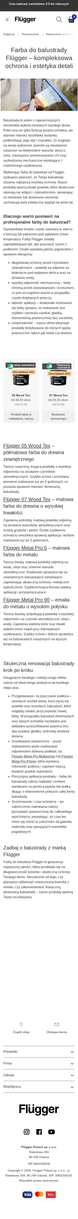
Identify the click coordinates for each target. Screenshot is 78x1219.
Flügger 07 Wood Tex (26, 499)
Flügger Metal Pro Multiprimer (33, 756)
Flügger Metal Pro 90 (26, 600)
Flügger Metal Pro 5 (25, 548)
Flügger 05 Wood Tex (26, 445)
